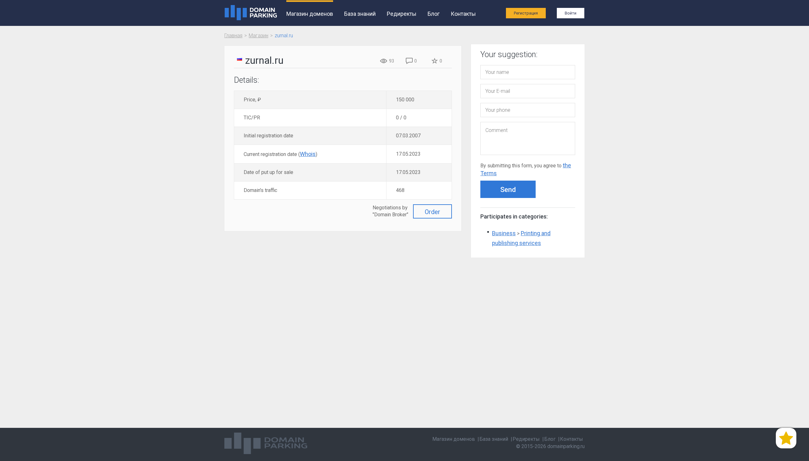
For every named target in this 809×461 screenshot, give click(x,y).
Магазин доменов (309, 13)
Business (504, 233)
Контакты (463, 13)
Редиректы (402, 13)
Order (432, 212)
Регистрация (526, 13)
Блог (434, 13)
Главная (233, 36)
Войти (570, 13)
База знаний (360, 13)
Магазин (258, 36)
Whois (308, 154)
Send (508, 190)
